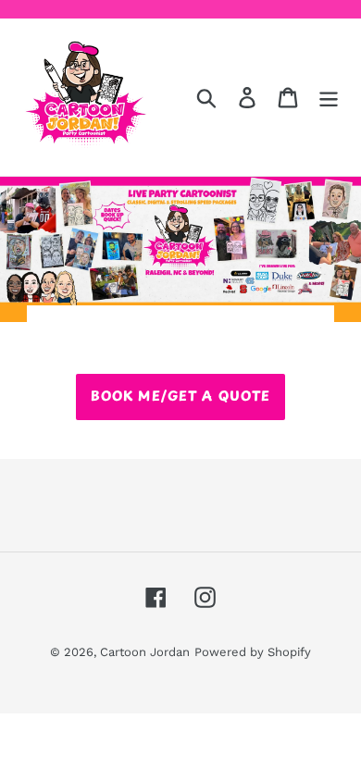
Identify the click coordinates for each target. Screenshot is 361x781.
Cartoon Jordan (145, 652)
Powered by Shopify (252, 652)
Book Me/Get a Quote (180, 395)
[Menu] (328, 97)
